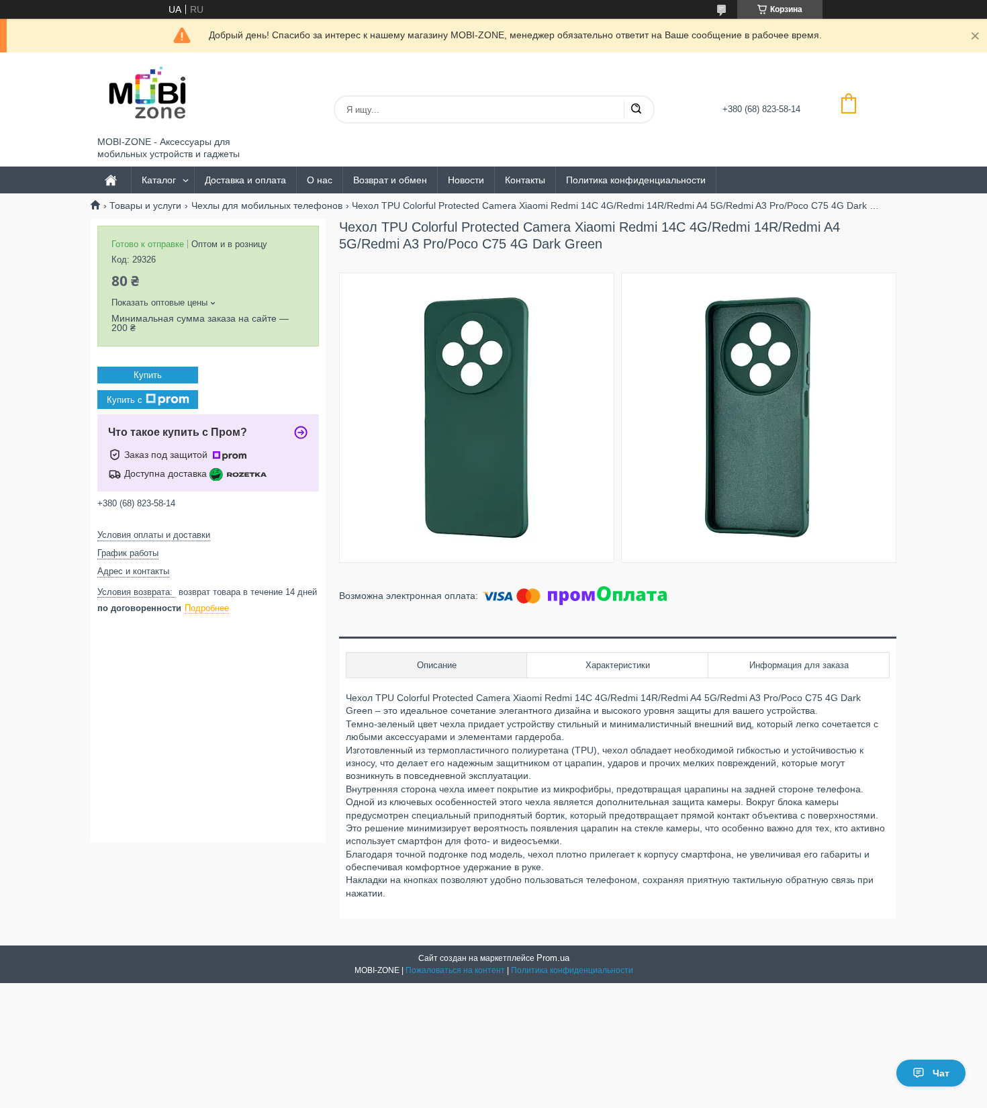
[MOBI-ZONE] (147, 94)
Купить (148, 375)
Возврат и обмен (390, 180)
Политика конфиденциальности (636, 180)
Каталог (159, 180)
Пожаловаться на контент (455, 970)
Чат (941, 1073)
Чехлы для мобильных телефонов (266, 205)
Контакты (525, 180)
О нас (319, 180)
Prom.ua (552, 958)
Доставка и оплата (245, 180)
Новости (466, 180)
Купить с (124, 399)
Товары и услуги (145, 205)
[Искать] (636, 109)
